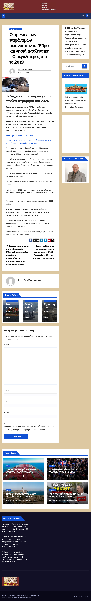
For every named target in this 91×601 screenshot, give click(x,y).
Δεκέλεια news (26, 69)
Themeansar (27, 597)
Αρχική (86, 596)
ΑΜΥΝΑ (8, 490)
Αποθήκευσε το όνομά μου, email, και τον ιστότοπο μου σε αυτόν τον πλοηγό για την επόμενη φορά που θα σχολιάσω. (29, 428)
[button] (83, 16)
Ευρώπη (52, 465)
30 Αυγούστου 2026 (15, 476)
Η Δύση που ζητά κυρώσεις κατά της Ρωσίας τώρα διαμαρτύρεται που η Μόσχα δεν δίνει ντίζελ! (15, 526)
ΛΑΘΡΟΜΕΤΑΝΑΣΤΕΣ (16, 29)
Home (75, 596)
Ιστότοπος (8, 412)
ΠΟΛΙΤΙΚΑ (52, 490)
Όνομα (7, 391)
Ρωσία (8, 465)
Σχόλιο (7, 345)
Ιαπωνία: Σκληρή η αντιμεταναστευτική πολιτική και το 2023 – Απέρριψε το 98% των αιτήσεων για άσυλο (43, 252)
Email (7, 401)
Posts (80, 596)
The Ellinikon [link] (28, 136)
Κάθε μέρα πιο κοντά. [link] (14, 136)
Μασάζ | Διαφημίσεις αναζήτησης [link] (26, 143)
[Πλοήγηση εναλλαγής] (44, 16)
